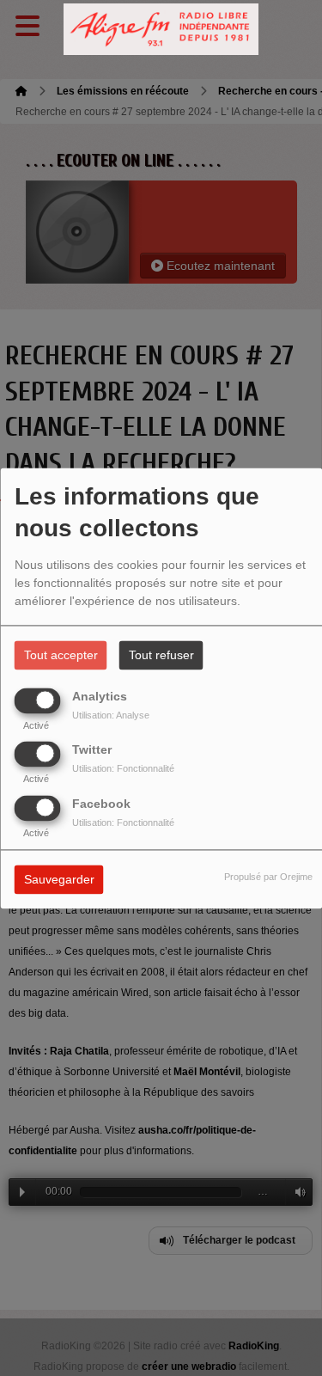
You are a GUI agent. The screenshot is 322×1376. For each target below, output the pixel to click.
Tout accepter (61, 655)
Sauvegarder (59, 879)
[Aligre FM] (161, 29)
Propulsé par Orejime (268, 876)
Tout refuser (161, 655)
